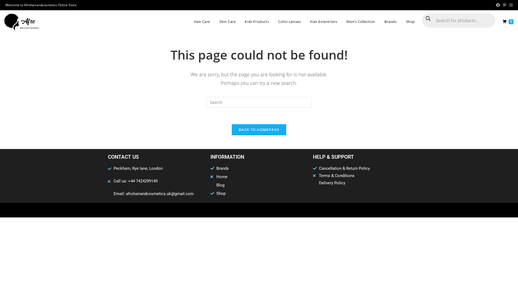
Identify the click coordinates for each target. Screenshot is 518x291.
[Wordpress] (269, 210)
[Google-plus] (259, 210)
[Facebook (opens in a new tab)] (498, 5)
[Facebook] (238, 210)
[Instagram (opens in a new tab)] (510, 5)
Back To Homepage (259, 129)
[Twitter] (248, 210)
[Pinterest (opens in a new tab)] (505, 5)
